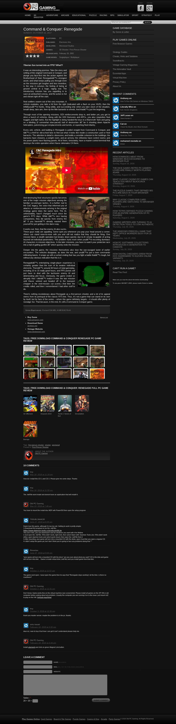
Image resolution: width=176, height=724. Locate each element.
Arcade (104, 719)
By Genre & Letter (121, 32)
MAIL (69, 667)
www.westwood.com (36, 332)
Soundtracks (118, 61)
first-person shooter (36, 445)
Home (28, 15)
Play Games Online (31, 719)
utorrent (31, 647)
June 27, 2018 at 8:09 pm (41, 522)
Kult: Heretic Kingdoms (128, 110)
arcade (65, 15)
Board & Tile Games (62, 719)
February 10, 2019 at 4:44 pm (43, 643)
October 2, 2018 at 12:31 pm (42, 589)
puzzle (93, 15)
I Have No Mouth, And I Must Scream (134, 127)
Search (148, 22)
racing (103, 15)
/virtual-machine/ (44, 597)
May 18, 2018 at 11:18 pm (41, 474)
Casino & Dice (93, 719)
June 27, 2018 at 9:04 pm (41, 553)
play (157, 15)
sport (135, 15)
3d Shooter (38, 16)
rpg (112, 15)
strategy (146, 15)
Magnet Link (104, 317)
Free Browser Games (122, 44)
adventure (52, 15)
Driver (122, 144)
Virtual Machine (120, 78)
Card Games (46, 719)
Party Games (114, 719)
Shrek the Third (126, 135)
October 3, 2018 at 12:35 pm (42, 611)
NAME (60, 662)
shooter (48, 445)
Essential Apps (119, 73)
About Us (117, 86)
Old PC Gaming (41, 453)
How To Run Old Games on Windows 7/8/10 (136, 101)
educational (79, 15)
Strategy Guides (120, 52)
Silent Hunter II (125, 118)
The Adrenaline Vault (122, 69)
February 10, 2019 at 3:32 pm (43, 627)
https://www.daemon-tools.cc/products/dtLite (42, 530)
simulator (123, 15)
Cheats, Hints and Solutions (125, 56)
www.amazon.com (35, 320)
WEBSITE (57, 671)
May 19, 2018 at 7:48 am (41, 506)
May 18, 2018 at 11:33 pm (41, 490)
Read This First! (120, 272)
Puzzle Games (79, 719)
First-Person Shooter (40, 447)
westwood (56, 445)
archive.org (32, 326)
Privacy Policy (119, 82)
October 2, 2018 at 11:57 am (42, 571)
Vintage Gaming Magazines (125, 65)
